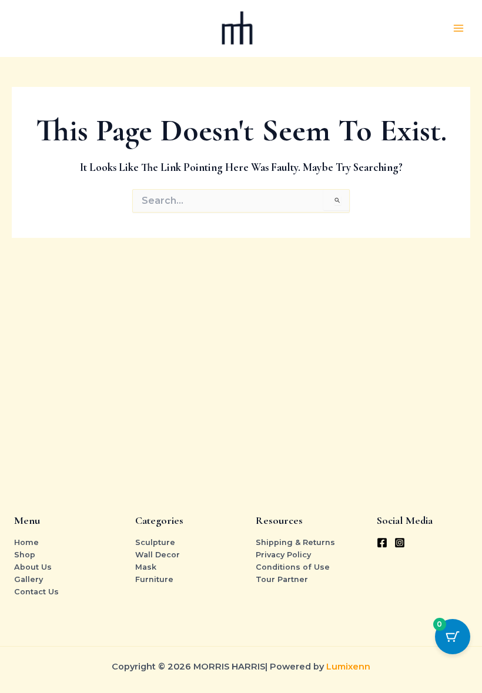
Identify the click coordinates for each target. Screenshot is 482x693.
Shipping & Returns (295, 542)
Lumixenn (348, 666)
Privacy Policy (283, 554)
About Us (33, 567)
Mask (145, 567)
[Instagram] (399, 542)
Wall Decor (157, 554)
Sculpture (155, 542)
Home (26, 542)
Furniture (154, 579)
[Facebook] (382, 542)
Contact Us (36, 591)
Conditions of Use (293, 567)
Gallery (28, 579)
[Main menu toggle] (458, 28)
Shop (24, 554)
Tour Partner (282, 579)
